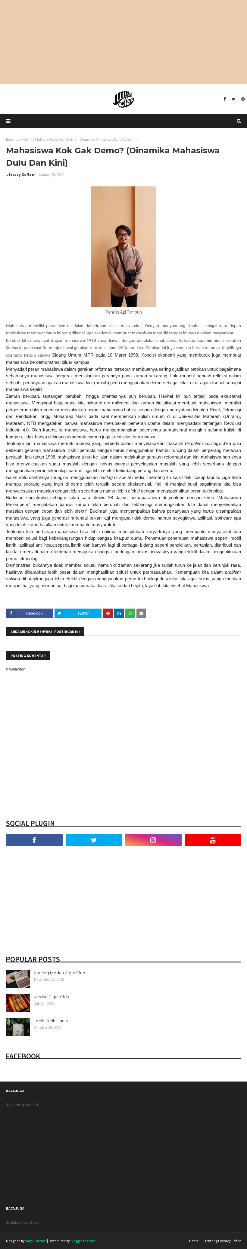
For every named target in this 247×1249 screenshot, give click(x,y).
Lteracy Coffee (20, 174)
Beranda (13, 139)
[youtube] (213, 840)
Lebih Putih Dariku (51, 1020)
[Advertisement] (123, 42)
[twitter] (233, 99)
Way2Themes (35, 1240)
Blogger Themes (82, 1240)
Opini (27, 139)
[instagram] (242, 99)
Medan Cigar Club (51, 996)
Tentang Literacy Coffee (223, 1240)
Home (194, 1240)
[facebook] (224, 99)
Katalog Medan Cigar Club (59, 972)
